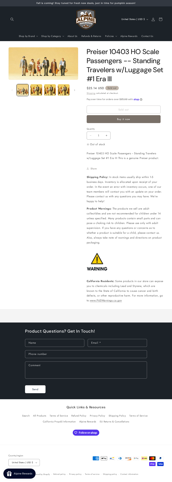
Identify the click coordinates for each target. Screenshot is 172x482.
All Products (39, 415)
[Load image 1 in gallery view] (23, 90)
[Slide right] (74, 90)
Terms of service (92, 474)
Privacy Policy (97, 415)
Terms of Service (59, 415)
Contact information (129, 474)
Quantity (91, 128)
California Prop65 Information (59, 421)
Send (35, 389)
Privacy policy (75, 474)
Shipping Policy (117, 415)
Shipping (91, 93)
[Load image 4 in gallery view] (64, 90)
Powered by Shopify (41, 474)
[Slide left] (12, 90)
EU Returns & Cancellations (114, 421)
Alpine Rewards (87, 421)
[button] (12, 19)
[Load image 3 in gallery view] (50, 90)
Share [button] (94, 168)
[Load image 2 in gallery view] (36, 90)
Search (26, 415)
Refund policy (59, 474)
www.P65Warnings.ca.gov (106, 300)
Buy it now (123, 119)
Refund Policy (78, 415)
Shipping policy (110, 474)
